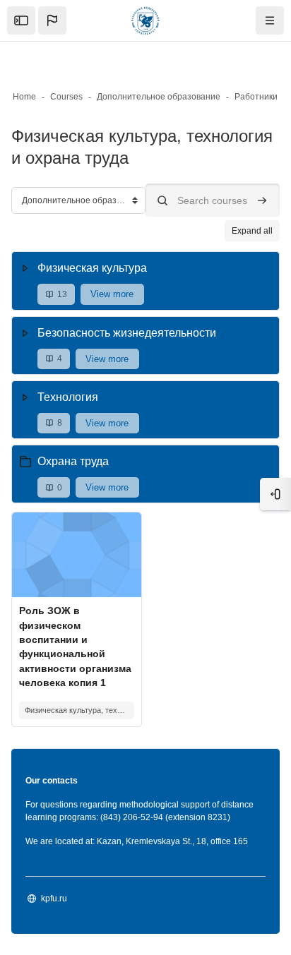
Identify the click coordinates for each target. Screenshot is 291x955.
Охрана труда (73, 461)
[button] (52, 20)
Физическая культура (92, 268)
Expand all (252, 231)
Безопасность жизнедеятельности (126, 333)
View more (111, 294)
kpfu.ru (54, 898)
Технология (67, 397)
